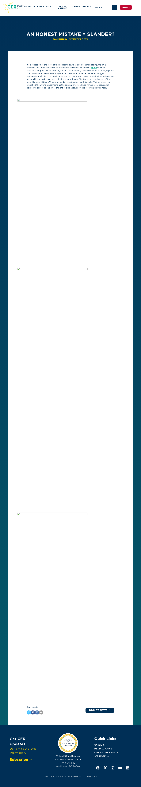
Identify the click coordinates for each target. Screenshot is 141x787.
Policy (49, 6)
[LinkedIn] (37, 712)
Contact (86, 6)
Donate (126, 7)
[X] (29, 712)
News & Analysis (62, 7)
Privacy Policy (51, 776)
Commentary (60, 39)
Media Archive (103, 749)
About (27, 6)
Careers (99, 745)
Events (76, 6)
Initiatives (38, 6)
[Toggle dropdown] (108, 756)
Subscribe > (21, 759)
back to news (98, 710)
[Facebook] (33, 712)
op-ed (94, 68)
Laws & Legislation (106, 752)
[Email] (41, 712)
